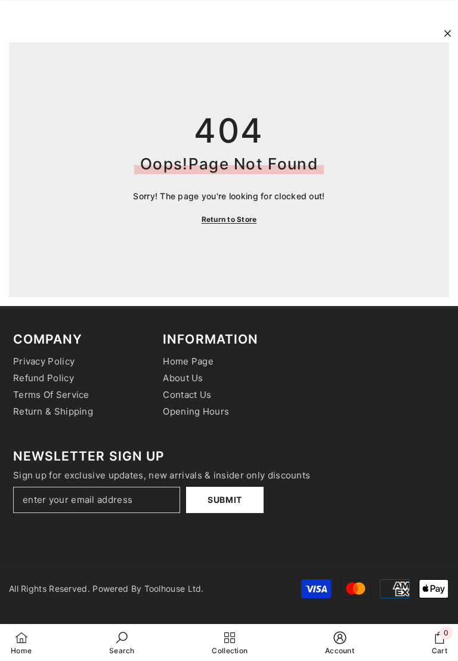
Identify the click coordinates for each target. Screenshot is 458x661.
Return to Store (229, 219)
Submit (225, 500)
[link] (122, 642)
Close (447, 33)
